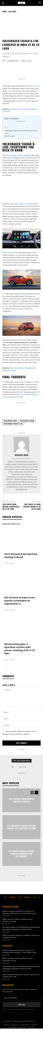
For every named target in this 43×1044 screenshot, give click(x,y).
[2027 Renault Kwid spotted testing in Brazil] (21, 539)
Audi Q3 (15, 397)
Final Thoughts (10, 136)
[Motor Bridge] (21, 3)
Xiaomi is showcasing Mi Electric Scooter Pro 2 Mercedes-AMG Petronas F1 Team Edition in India (19, 912)
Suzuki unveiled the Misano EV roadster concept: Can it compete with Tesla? (21, 936)
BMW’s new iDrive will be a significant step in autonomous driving (17, 920)
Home (4, 11)
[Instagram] (20, 897)
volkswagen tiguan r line (13, 424)
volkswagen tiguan (27, 421)
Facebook (12, 897)
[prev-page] (3, 667)
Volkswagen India (10, 421)
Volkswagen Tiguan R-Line (18, 155)
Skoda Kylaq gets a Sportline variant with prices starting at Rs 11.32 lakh (19, 648)
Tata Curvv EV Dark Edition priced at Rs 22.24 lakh (32, 506)
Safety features (7, 253)
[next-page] (7, 667)
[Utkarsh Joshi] (4, 60)
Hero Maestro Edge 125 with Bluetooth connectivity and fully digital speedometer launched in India (21, 928)
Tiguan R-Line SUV (33, 86)
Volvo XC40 (26, 394)
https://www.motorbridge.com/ (21, 458)
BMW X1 (19, 394)
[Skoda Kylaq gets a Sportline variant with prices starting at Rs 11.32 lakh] (21, 629)
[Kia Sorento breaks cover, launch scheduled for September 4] (21, 582)
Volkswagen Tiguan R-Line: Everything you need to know (21, 132)
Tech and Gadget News (21, 761)
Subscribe (21, 1004)
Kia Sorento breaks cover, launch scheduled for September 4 (20, 600)
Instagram (27, 897)
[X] (35, 897)
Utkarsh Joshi (12, 61)
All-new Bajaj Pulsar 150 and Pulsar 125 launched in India (21, 827)
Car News (12, 11)
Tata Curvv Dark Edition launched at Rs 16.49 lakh (11, 506)
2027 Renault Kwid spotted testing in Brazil (20, 555)
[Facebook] (5, 897)
